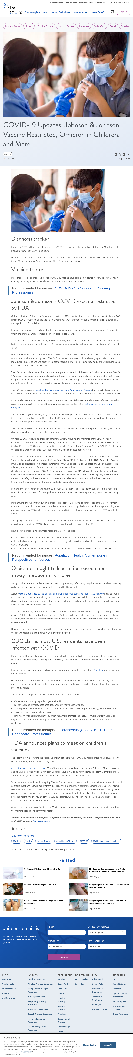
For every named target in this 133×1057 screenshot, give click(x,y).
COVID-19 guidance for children (106, 841)
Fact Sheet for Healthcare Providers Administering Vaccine (63, 390)
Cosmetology (64, 1027)
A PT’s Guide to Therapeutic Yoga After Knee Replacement (43, 902)
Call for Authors (9, 998)
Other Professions (63, 1033)
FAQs (109, 2)
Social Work (99, 26)
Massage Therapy (66, 26)
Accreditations (56, 2)
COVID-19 (16, 841)
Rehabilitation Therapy (65, 841)
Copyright (96, 1004)
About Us (6, 979)
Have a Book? (97, 12)
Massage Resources (36, 996)
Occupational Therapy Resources (38, 990)
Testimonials (71, 2)
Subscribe (79, 984)
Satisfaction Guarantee (97, 990)
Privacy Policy (98, 979)
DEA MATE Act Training (119, 1008)
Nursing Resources (36, 979)
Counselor (62, 988)
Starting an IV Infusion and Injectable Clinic (43, 869)
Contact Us (100, 2)
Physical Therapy (45, 26)
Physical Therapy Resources (40, 984)
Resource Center (86, 2)
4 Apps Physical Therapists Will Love (40, 884)
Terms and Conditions (97, 998)
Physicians (84, 26)
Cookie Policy (98, 984)
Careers (5, 993)
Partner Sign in (119, 1001)
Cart (112, 11)
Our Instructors (9, 988)
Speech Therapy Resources (40, 1014)
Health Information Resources (36, 1020)
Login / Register (82, 979)
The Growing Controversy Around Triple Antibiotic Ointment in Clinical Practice (107, 870)
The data (98, 670)
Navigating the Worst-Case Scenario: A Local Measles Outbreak (109, 886)
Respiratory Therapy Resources (37, 1003)
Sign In (124, 11)
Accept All (108, 1045)
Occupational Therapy (64, 1020)
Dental (113, 26)
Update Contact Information (120, 995)
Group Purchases (121, 2)
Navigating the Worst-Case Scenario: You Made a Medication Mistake (107, 902)
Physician (62, 1014)
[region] (66, 1045)
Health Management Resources (37, 1028)
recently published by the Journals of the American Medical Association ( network (61, 593)
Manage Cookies (99, 1009)
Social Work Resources (38, 1009)
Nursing (28, 26)
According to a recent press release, (28, 768)
